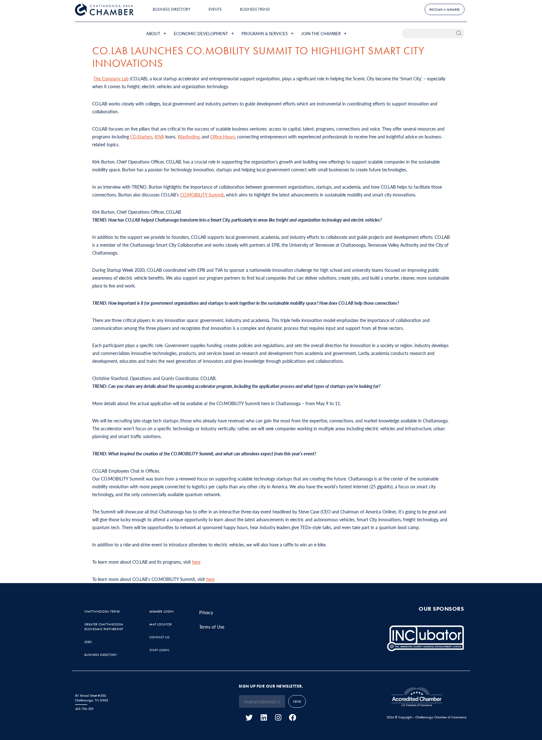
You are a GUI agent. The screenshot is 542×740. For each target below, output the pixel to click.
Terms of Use (211, 627)
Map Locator (160, 624)
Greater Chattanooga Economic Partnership (103, 626)
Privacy (206, 612)
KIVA (159, 136)
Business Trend (255, 9)
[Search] (460, 33)
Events (215, 9)
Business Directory (171, 9)
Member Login (161, 611)
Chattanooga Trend (102, 611)
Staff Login (159, 650)
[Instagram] (278, 717)
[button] (157, 33)
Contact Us (159, 637)
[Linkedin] (263, 717)
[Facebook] (292, 717)
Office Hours (222, 136)
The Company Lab (111, 78)
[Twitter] (249, 717)
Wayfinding (188, 136)
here (196, 562)
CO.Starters (141, 136)
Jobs (88, 642)
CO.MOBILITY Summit (202, 194)
